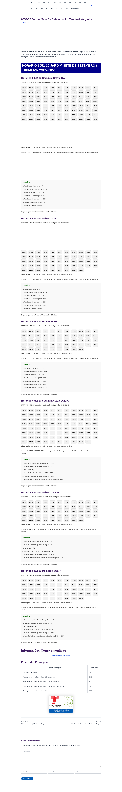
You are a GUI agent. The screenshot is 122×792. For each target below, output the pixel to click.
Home (33, 3)
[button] (92, 6)
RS (65, 3)
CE (32, 9)
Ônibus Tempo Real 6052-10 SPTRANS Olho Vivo (61, 710)
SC (70, 3)
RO (57, 9)
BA (37, 9)
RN (52, 9)
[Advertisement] (61, 38)
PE (47, 9)
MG (44, 3)
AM (67, 9)
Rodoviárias (75, 9)
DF (80, 3)
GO (85, 3)
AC (62, 9)
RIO (49, 3)
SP (39, 3)
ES (55, 3)
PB (42, 9)
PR (60, 3)
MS (75, 3)
